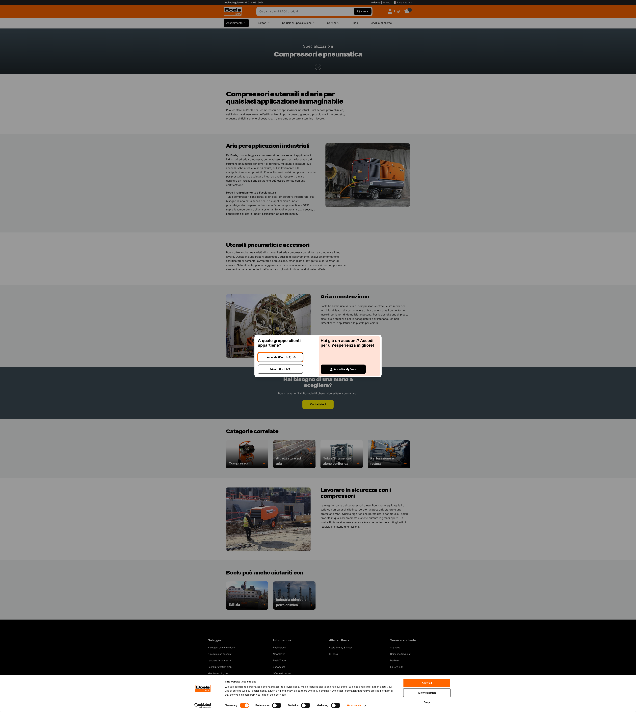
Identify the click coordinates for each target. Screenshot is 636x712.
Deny (427, 702)
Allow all (427, 683)
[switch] (276, 705)
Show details (354, 705)
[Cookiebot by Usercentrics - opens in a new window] (202, 705)
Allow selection (427, 692)
